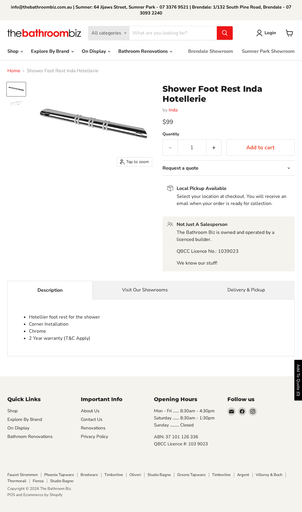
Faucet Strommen (22, 474)
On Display (94, 51)
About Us (90, 411)
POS (11, 495)
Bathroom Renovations (143, 51)
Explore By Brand (50, 51)
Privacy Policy (94, 436)
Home (13, 70)
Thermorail (16, 481)
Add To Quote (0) (298, 380)
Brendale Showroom (210, 51)
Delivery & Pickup (246, 290)
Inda (173, 110)
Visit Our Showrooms (145, 290)
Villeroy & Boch (269, 474)
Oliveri (135, 474)
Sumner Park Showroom (268, 51)
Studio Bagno (159, 474)
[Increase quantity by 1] (213, 148)
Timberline (113, 474)
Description (50, 290)
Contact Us (91, 419)
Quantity (171, 134)
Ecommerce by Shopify (43, 495)
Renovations (93, 428)
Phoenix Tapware (59, 474)
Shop (13, 51)
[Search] (225, 33)
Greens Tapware (191, 474)
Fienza (38, 481)
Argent (243, 474)
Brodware (89, 474)
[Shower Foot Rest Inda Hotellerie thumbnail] (16, 89)
